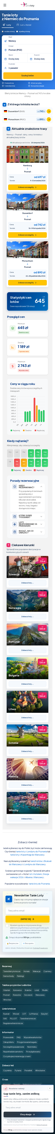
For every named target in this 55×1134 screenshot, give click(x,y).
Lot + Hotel (25, 25)
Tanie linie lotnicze (28, 1018)
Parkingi (20, 976)
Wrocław (7, 999)
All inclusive (40, 1070)
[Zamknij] (50, 1088)
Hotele (27, 971)
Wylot (11, 55)
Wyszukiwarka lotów (32, 1037)
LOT (24, 1014)
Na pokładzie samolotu (13, 1051)
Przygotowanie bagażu (27, 1042)
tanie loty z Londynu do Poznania (31, 851)
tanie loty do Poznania (39, 883)
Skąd (10, 37)
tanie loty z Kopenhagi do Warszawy (27, 854)
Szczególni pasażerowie (13, 1047)
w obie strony (9, 31)
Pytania (18, 1070)
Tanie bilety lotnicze (11, 971)
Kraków (28, 990)
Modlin (45, 990)
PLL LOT (13, 1018)
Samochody (8, 976)
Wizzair (16, 1014)
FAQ (18, 1037)
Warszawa (40, 995)
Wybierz (49, 111)
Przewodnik (8, 1037)
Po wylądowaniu (33, 1051)
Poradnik (28, 1070)
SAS (5, 1018)
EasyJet (44, 1014)
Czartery (47, 971)
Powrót (37, 55)
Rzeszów (17, 995)
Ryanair (6, 1014)
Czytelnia (7, 1070)
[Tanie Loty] (27, 5)
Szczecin (28, 995)
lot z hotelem (36, 874)
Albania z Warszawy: (34, 877)
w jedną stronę (24, 31)
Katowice (17, 990)
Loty (9, 25)
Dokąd (11, 46)
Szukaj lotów (27, 75)
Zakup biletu (8, 1042)
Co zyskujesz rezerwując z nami (16, 1056)
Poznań (6, 995)
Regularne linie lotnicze (13, 1023)
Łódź (37, 990)
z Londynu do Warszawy (34, 864)
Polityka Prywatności (41, 1125)
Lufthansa (33, 1014)
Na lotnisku (32, 1047)
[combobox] (30, 41)
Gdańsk (6, 990)
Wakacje (36, 971)
